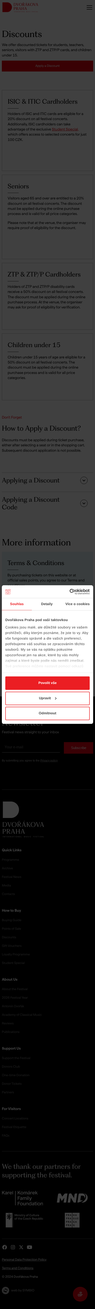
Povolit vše (47, 683)
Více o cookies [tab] (77, 604)
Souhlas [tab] (17, 604)
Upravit (45, 698)
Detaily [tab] (47, 604)
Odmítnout (47, 713)
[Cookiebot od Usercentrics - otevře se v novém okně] (69, 592)
